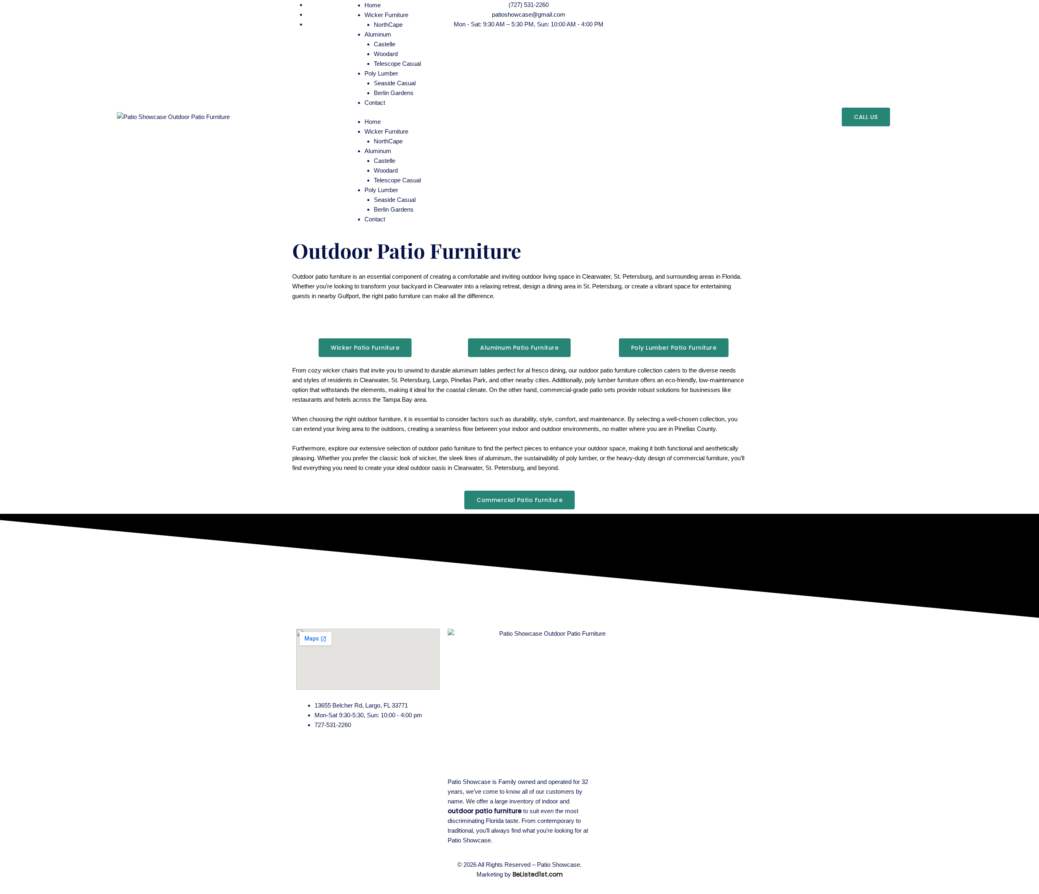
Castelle (384, 44)
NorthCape (388, 141)
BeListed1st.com (538, 874)
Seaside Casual (395, 83)
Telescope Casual (397, 63)
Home (372, 121)
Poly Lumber (381, 73)
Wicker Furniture (386, 131)
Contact (374, 102)
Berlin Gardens (394, 92)
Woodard (386, 53)
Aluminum (377, 150)
